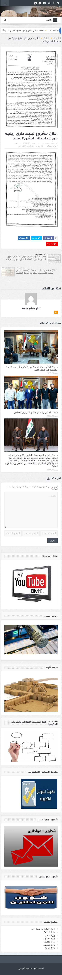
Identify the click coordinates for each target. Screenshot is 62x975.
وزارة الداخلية (49, 932)
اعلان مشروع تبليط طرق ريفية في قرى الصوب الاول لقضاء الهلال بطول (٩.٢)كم (26, 258)
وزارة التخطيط (49, 945)
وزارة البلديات (49, 942)
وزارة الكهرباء (49, 939)
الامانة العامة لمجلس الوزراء (43, 929)
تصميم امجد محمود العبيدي (31, 968)
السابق (39, 254)
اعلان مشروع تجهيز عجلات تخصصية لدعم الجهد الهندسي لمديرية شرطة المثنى (36, 271)
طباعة (38, 146)
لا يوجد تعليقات (52, 146)
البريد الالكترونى (25, 146)
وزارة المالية (50, 948)
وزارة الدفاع (50, 935)
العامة (16, 143)
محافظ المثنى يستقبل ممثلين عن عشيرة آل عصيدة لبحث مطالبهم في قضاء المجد (32, 368)
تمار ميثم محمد (48, 143)
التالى (22, 268)
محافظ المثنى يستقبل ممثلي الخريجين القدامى (36, 412)
